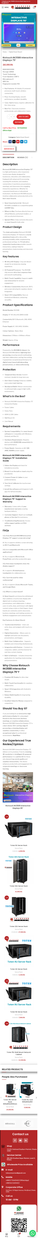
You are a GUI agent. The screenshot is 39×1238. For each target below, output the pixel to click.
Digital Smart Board (15, 52)
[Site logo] (20, 7)
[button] (15, 1088)
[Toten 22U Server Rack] (19, 909)
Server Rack (19, 848)
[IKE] (28, 1123)
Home (5, 52)
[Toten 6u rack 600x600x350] (27, 1090)
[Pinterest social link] (18, 141)
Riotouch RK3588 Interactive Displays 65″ (18, 806)
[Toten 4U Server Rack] (19, 951)
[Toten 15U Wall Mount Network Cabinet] (19, 1035)
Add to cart (23, 116)
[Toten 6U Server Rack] (19, 828)
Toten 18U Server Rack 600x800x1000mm (10, 1102)
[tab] (8, 157)
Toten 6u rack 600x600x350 (27, 1101)
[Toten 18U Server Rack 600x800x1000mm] (10, 1090)
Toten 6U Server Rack (18, 845)
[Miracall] (10, 1123)
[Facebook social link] (10, 141)
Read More (16, 735)
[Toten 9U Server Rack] (19, 994)
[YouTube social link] (20, 1140)
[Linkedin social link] (21, 141)
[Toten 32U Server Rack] (19, 869)
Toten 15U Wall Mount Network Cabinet (19, 1053)
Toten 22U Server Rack (19, 926)
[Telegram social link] (25, 141)
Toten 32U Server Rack (19, 886)
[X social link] (14, 141)
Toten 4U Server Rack (18, 969)
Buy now (18, 122)
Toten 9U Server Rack (18, 1012)
